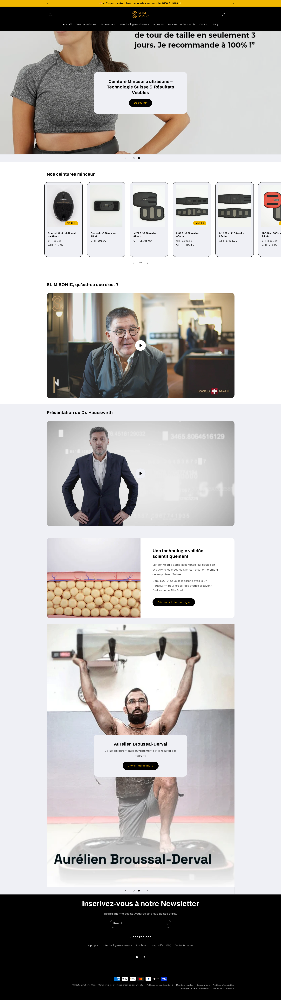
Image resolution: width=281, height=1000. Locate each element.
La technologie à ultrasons (117, 945)
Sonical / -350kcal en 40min (103, 234)
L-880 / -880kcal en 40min (187, 234)
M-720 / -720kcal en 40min (145, 234)
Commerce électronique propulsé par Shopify (120, 985)
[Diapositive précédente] (125, 158)
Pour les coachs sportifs (149, 945)
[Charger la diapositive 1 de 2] (133, 158)
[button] (50, 14)
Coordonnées (203, 985)
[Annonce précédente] (47, 3)
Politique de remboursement (195, 988)
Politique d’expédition (223, 985)
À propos (93, 945)
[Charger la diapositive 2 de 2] (139, 158)
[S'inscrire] (167, 924)
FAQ (168, 945)
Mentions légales (184, 985)
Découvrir (140, 102)
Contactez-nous (184, 945)
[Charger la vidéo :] (140, 345)
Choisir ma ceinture (140, 765)
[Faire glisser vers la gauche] (133, 262)
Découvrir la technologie (174, 602)
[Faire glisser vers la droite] (147, 262)
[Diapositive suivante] (147, 158)
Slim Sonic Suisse (89, 985)
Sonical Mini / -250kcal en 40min (62, 234)
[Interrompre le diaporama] (155, 158)
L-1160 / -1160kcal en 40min (232, 234)
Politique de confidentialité (160, 985)
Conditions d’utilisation (223, 988)
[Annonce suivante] (233, 3)
